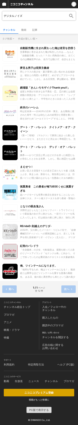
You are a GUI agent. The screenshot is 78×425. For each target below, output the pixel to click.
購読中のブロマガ (52, 325)
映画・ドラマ (12, 329)
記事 (34, 29)
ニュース (33, 381)
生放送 (19, 381)
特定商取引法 (36, 364)
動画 (23, 29)
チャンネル (9, 29)
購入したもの (50, 317)
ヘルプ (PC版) (65, 364)
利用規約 (9, 364)
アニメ (8, 322)
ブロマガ (9, 314)
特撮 (6, 337)
